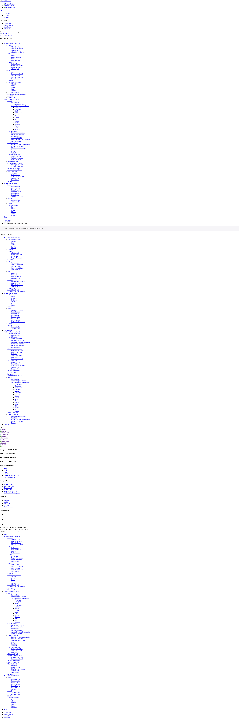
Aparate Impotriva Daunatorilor (20, 342)
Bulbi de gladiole (9, 484)
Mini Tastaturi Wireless (18, 365)
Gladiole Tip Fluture (17, 285)
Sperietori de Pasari (17, 359)
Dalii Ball (14, 273)
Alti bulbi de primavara (14, 239)
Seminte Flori (15, 379)
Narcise (9, 323)
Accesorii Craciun (16, 633)
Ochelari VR (15, 367)
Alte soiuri (14, 241)
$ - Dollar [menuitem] (6, 13)
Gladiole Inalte (15, 283)
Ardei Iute (18, 386)
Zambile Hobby (16, 328)
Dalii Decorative (16, 276)
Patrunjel (17, 401)
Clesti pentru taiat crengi (18, 416)
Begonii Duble (15, 256)
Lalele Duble (15, 313)
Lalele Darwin (15, 312)
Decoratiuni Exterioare (18, 344)
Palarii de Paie (15, 335)
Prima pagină (7, 220)
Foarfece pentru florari (17, 421)
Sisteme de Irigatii (12, 413)
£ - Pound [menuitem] (7, 15)
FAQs (5, 470)
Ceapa (17, 391)
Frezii (13, 246)
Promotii (10, 374)
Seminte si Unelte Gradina (11, 591)
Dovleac (17, 394)
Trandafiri (7, 424)
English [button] (8, 1)
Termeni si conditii (9, 477)
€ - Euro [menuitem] (6, 17)
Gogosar (17, 397)
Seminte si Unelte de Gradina (12, 332)
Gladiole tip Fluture (17, 541)
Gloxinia (13, 248)
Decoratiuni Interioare (17, 345)
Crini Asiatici (15, 263)
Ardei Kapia (18, 387)
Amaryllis (10, 249)
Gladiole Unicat (16, 286)
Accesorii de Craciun (17, 340)
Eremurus (14, 298)
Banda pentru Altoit (17, 350)
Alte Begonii (15, 253)
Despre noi (7, 505)
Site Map (6, 500)
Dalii (8, 271)
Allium (13, 296)
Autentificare (7, 27)
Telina (17, 407)
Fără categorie (8, 330)
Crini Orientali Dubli (17, 268)
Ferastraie (14, 418)
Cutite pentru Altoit (16, 355)
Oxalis (13, 305)
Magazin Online (8, 714)
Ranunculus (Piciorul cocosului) (16, 291)
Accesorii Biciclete (16, 338)
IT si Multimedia (12, 360)
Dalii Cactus (14, 275)
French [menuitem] (11, 5)
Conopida (18, 392)
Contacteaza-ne (8, 507)
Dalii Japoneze (15, 278)
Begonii (9, 251)
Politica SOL (7, 503)
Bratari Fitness (15, 362)
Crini (8, 261)
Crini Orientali (15, 266)
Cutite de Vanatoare (17, 352)
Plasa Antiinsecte (16, 357)
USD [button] (1, 10)
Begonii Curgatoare (17, 254)
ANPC (6, 502)
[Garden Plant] (4, 33)
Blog (5, 469)
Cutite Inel (14, 354)
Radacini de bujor (9, 486)
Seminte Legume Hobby (18, 381)
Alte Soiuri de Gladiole (18, 281)
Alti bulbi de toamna (13, 295)
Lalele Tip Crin (15, 317)
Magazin (6, 222)
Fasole (17, 396)
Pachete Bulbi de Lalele (18, 322)
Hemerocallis (11, 288)
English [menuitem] (12, 4)
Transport (6, 474)
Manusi (13, 372)
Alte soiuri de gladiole (17, 544)
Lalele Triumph (15, 318)
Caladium (10, 259)
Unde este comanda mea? (11, 475)
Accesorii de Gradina (13, 333)
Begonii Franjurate (16, 258)
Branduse (10, 307)
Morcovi (17, 399)
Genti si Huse (15, 364)
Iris (12, 303)
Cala (12, 243)
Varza (16, 409)
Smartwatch (14, 369)
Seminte (9, 377)
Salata (16, 406)
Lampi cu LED (15, 347)
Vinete (17, 411)
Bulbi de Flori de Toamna (11, 293)
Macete (13, 423)
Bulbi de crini (8, 489)
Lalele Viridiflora (16, 320)
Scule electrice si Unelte (14, 375)
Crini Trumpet (15, 270)
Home (5, 534)
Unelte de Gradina (12, 414)
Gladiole (10, 280)
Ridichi (17, 402)
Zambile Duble (15, 327)
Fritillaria (14, 300)
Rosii (16, 404)
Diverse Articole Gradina (14, 349)
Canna (13, 244)
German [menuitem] (12, 7)
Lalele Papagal (15, 315)
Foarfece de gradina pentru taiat (20, 419)
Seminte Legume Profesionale (20, 382)
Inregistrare (7, 28)
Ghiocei (13, 301)
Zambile (9, 325)
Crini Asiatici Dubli (17, 264)
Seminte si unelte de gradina (12, 493)
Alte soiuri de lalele (17, 310)
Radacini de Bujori (13, 290)
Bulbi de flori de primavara (12, 536)
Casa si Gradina (12, 337)
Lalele (9, 308)
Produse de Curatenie (13, 370)
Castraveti (18, 389)
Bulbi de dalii (8, 488)
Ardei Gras (18, 384)
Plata (5, 472)
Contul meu (7, 712)
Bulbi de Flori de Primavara (12, 238)
